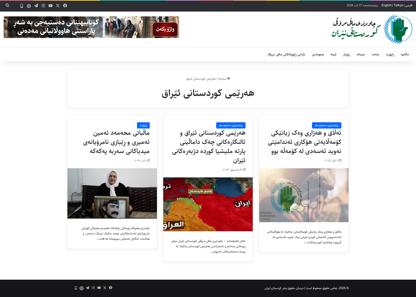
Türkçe (398, 5)
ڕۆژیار (346, 54)
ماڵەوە (405, 54)
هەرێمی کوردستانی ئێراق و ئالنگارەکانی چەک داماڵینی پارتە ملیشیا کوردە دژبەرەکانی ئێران (209, 146)
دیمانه (361, 54)
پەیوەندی (318, 54)
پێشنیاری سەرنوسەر (327, 125)
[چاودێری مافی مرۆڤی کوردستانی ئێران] (372, 29)
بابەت (375, 54)
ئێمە (333, 54)
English (386, 5)
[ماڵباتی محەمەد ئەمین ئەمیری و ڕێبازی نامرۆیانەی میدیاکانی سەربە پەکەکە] (112, 193)
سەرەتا (222, 79)
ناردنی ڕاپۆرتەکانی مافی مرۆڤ (286, 54)
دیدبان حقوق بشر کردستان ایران (284, 288)
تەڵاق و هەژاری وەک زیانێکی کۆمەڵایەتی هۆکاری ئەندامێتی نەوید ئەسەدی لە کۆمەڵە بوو (304, 142)
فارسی (408, 5)
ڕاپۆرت (390, 54)
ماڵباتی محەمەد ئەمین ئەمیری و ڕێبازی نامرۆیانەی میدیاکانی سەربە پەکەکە (116, 142)
